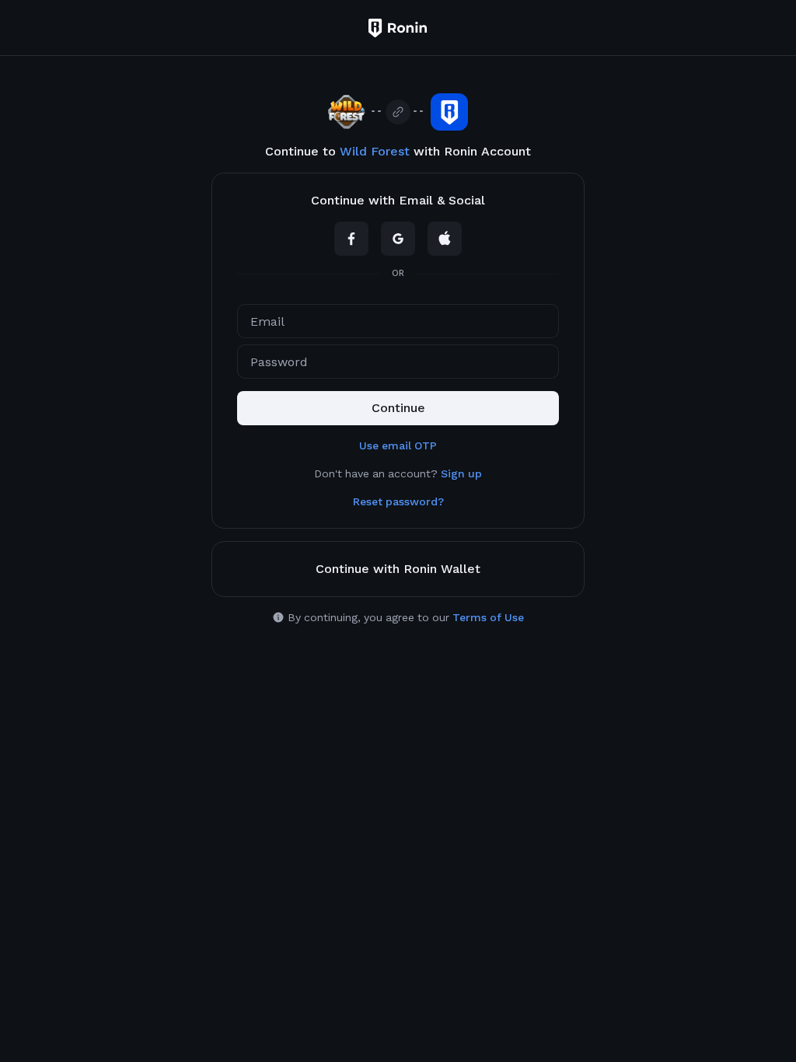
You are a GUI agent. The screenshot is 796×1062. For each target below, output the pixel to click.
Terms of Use (488, 617)
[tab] (398, 200)
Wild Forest (375, 151)
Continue (398, 407)
